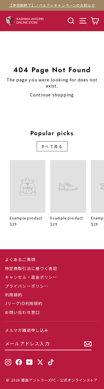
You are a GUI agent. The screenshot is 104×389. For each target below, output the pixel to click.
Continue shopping (52, 95)
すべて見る (52, 146)
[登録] (88, 343)
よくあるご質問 (20, 259)
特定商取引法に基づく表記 (31, 268)
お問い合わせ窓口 (22, 312)
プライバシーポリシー (27, 286)
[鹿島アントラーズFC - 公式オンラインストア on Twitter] (40, 362)
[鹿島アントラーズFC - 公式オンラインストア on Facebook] (19, 362)
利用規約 (13, 294)
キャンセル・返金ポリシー (31, 277)
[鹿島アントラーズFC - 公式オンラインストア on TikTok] (51, 362)
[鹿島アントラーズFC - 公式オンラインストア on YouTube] (29, 362)
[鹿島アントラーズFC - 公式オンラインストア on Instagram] (8, 362)
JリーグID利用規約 (23, 303)
